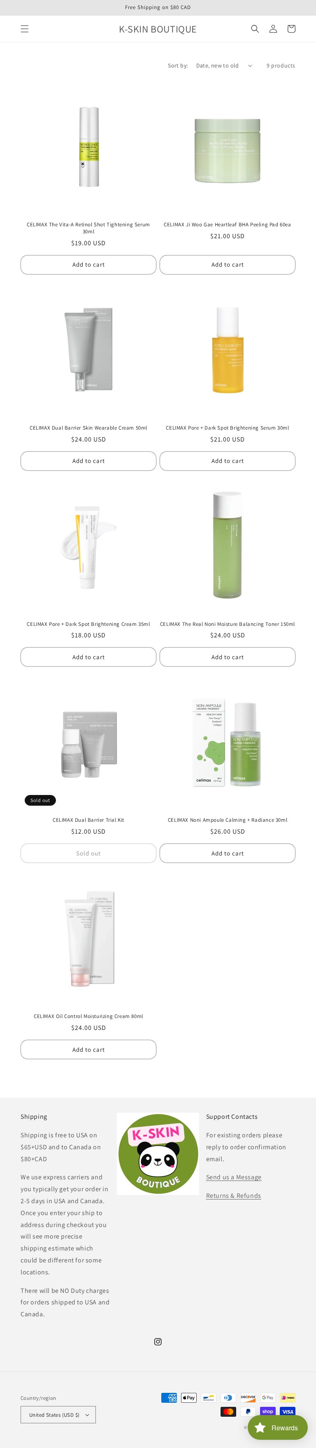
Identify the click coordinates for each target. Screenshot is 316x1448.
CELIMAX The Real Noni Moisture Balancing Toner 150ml (227, 624)
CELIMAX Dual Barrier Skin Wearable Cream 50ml (88, 428)
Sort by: (178, 65)
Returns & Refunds (233, 1195)
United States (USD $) (54, 1414)
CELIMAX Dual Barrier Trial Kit (88, 820)
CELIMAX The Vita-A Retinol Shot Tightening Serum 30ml (88, 228)
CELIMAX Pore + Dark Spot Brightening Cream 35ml (88, 624)
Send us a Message (234, 1177)
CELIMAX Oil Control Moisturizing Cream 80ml (88, 1016)
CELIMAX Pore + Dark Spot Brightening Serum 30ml (227, 428)
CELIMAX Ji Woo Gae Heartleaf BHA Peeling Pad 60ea (227, 224)
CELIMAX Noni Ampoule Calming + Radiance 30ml (227, 820)
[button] (25, 29)
